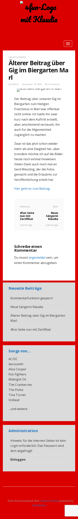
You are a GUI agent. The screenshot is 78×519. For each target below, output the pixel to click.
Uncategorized (17, 57)
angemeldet (37, 257)
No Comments (52, 84)
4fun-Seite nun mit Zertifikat (30, 329)
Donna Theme (50, 501)
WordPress (39, 505)
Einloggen (18, 459)
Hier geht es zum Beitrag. (32, 188)
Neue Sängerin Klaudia (26, 307)
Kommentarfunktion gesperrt (31, 298)
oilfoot (15, 84)
